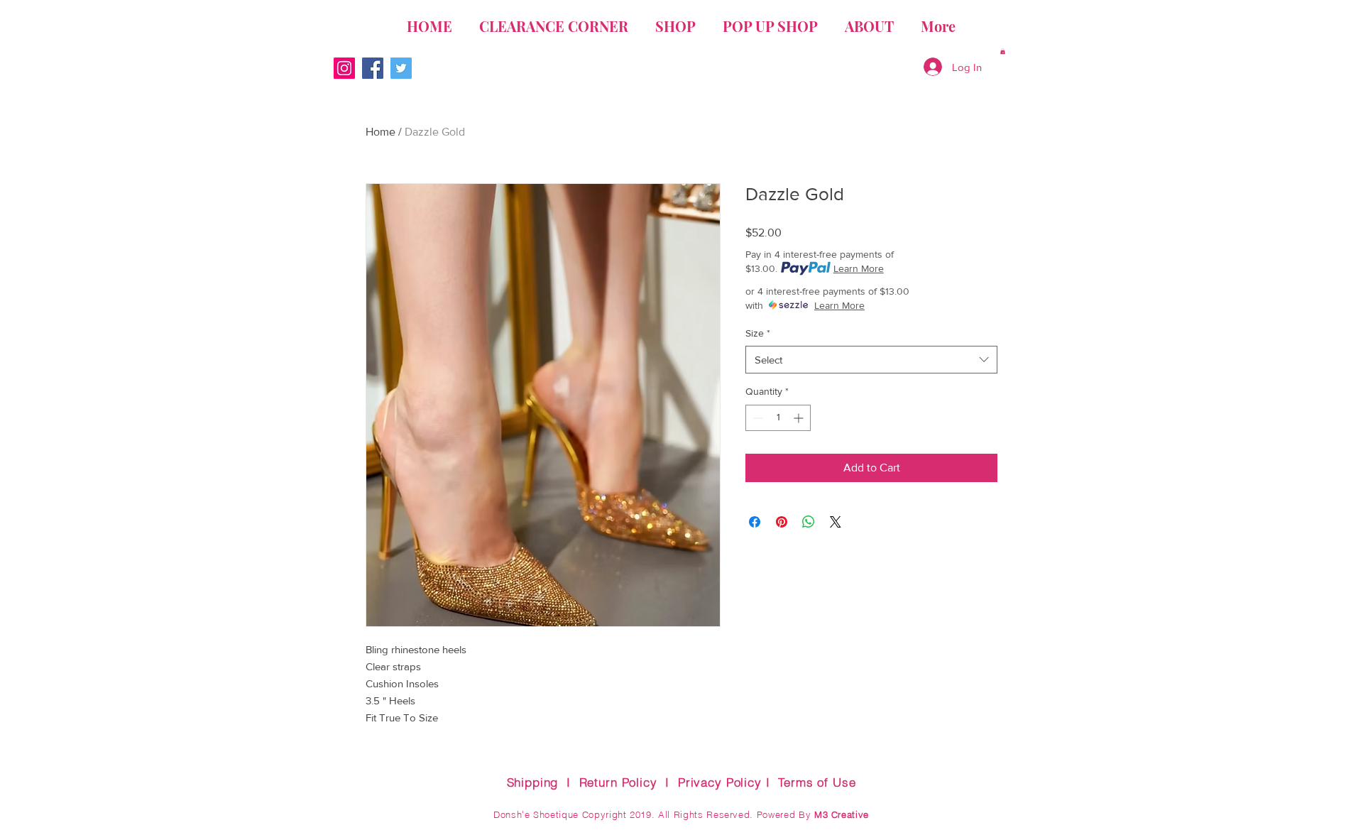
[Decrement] (756, 417)
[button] (1002, 51)
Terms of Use (816, 782)
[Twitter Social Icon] (401, 68)
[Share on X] (835, 521)
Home (380, 132)
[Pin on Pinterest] (781, 521)
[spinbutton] (778, 417)
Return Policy (618, 782)
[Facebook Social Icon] (372, 68)
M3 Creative (841, 814)
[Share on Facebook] (754, 521)
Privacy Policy (720, 782)
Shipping (533, 782)
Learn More (858, 268)
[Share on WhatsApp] (808, 521)
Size (757, 333)
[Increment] (800, 417)
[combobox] (871, 359)
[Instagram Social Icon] (344, 68)
